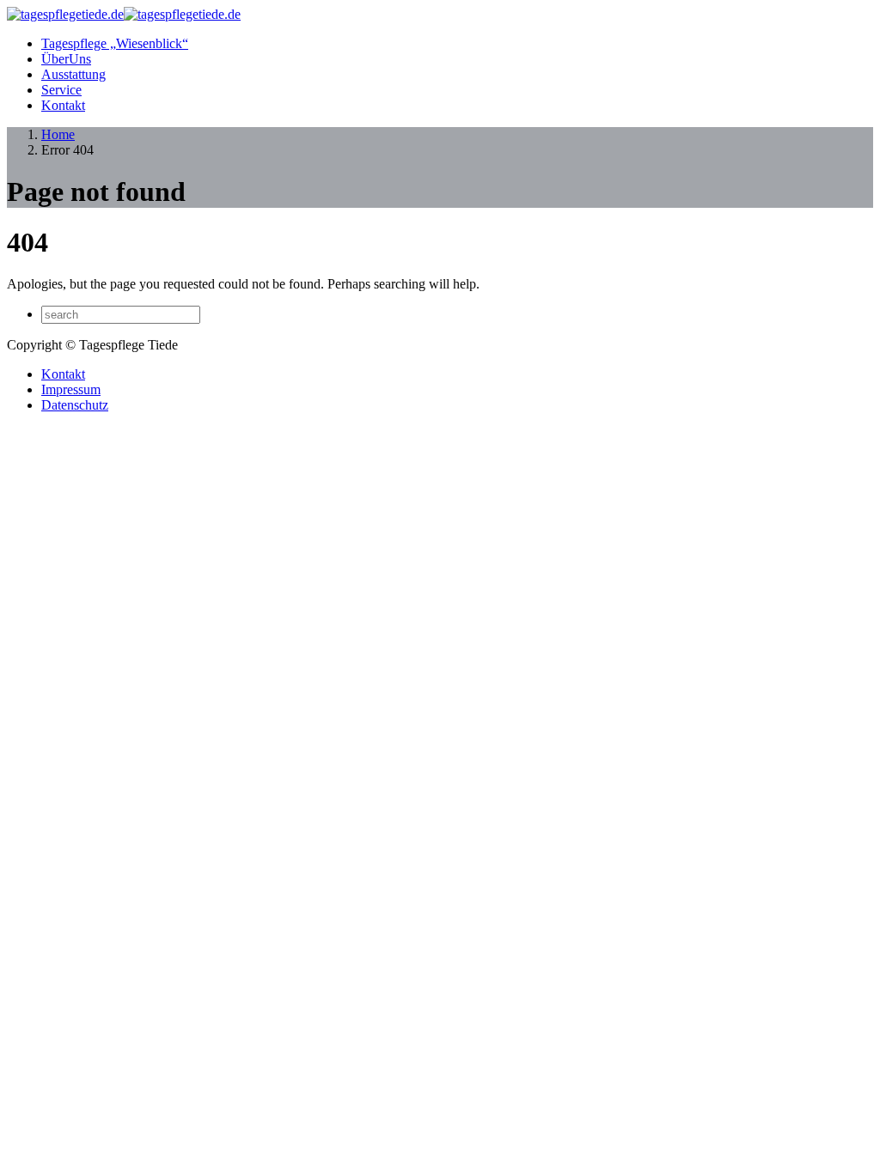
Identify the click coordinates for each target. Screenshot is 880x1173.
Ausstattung (73, 74)
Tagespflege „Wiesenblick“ (114, 43)
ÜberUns (66, 59)
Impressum (71, 389)
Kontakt (63, 105)
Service (61, 89)
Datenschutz (74, 405)
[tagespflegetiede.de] (124, 14)
